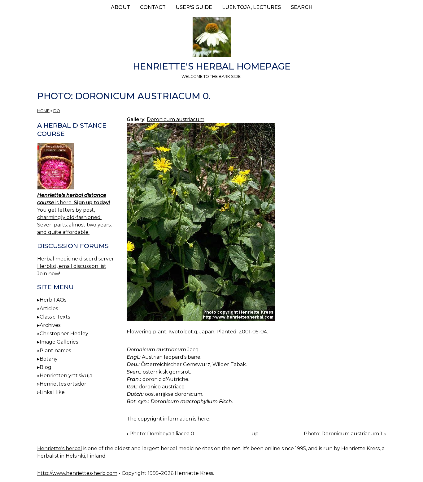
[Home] (211, 38)
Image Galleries (59, 342)
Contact (153, 7)
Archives (50, 325)
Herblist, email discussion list (71, 266)
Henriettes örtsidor (63, 384)
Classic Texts (55, 317)
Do (56, 110)
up (255, 434)
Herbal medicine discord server (75, 259)
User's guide (194, 7)
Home (43, 110)
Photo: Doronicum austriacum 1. (345, 434)
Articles (49, 308)
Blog (45, 367)
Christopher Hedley (64, 333)
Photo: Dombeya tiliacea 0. (161, 434)
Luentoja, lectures (251, 7)
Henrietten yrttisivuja (66, 375)
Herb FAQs (53, 300)
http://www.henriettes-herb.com (77, 473)
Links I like (52, 392)
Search (301, 7)
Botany (49, 359)
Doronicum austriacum (175, 119)
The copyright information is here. (168, 419)
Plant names (55, 350)
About (120, 7)
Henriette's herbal (59, 448)
